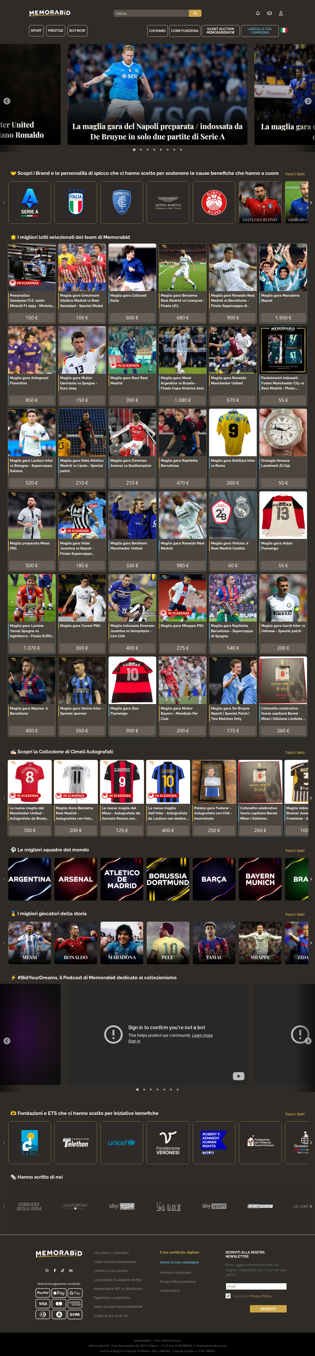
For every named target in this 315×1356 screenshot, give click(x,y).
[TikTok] (62, 1270)
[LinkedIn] (70, 1270)
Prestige (55, 30)
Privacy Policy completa (178, 1281)
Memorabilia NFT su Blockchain (118, 1288)
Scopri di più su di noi (111, 1315)
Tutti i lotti (295, 174)
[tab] (134, 149)
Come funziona (184, 31)
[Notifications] (258, 13)
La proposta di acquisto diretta (118, 1279)
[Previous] (4, 202)
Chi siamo (157, 31)
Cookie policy (170, 1290)
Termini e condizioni (175, 1272)
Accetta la (252, 1296)
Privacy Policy (260, 1296)
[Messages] (269, 13)
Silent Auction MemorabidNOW (221, 30)
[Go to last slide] (6, 101)
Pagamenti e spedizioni (112, 1297)
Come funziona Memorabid (115, 1262)
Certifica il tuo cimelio (111, 1270)
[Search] (195, 13)
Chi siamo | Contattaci (111, 1253)
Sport (36, 30)
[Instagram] (46, 1270)
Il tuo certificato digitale (179, 1252)
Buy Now (77, 30)
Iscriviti (268, 1308)
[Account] (281, 13)
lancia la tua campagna (260, 30)
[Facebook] (55, 1270)
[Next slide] (308, 101)
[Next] (310, 202)
